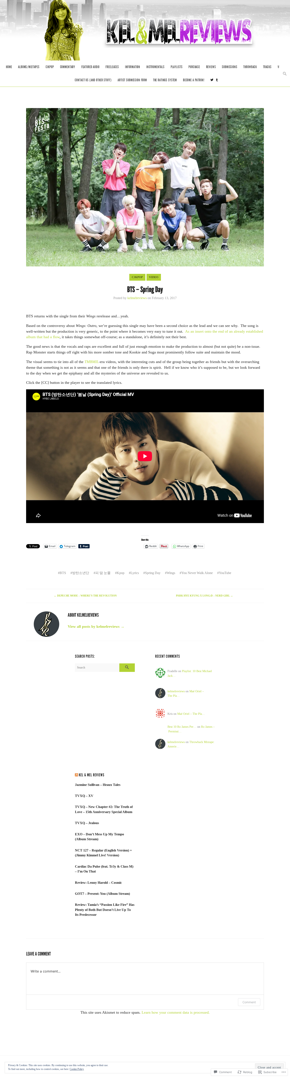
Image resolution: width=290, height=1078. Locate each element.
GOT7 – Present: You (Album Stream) (102, 893)
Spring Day (152, 573)
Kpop (120, 573)
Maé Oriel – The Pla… (191, 713)
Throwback (250, 67)
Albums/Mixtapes (28, 67)
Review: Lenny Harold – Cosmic (98, 882)
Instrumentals (155, 67)
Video (153, 277)
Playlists (177, 67)
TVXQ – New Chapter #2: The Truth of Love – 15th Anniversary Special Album (104, 809)
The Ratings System (165, 80)
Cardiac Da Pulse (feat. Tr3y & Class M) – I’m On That (104, 869)
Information (132, 67)
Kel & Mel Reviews (91, 775)
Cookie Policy (77, 1069)
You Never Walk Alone (197, 573)
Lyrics (135, 573)
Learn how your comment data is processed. (176, 1012)
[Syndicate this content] (76, 775)
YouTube (225, 573)
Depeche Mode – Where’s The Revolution (85, 595)
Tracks (267, 67)
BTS (63, 573)
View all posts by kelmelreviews (96, 626)
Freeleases (112, 67)
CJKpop (50, 67)
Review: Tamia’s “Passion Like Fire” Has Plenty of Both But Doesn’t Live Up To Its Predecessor (104, 909)
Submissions (229, 67)
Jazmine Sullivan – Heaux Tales (97, 785)
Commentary (67, 67)
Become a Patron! (193, 80)
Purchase (194, 67)
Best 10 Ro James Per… (182, 726)
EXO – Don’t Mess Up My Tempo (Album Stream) (99, 836)
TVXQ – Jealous (87, 823)
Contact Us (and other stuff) (93, 80)
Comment (249, 1002)
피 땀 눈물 (103, 573)
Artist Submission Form (132, 80)
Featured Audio (90, 67)
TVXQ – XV (84, 796)
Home (9, 67)
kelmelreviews (137, 298)
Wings (171, 573)
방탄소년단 (80, 573)
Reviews (211, 67)
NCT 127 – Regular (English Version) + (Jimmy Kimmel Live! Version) (103, 853)
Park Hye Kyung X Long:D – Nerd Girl (204, 595)
